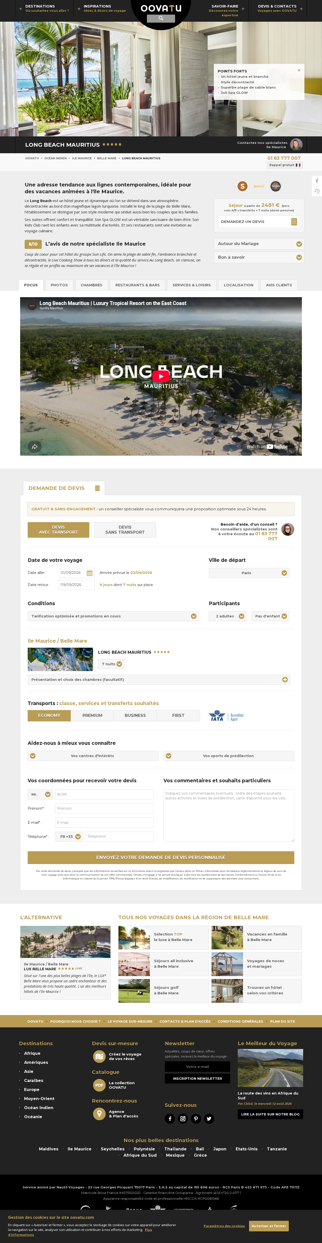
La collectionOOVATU (122, 1085)
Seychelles (113, 1149)
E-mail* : (35, 822)
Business (135, 715)
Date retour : (39, 584)
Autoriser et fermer (269, 1226)
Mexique (175, 1155)
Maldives (48, 1149)
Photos (59, 285)
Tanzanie (277, 1149)
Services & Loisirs (192, 285)
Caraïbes (33, 1080)
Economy (49, 715)
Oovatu (32, 158)
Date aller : (37, 572)
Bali (200, 1149)
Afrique (32, 1053)
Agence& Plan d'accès (123, 1114)
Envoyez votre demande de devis (161, 857)
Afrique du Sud (140, 1155)
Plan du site (282, 1021)
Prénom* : (36, 808)
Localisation (238, 285)
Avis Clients (279, 285)
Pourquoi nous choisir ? (75, 1021)
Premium (92, 715)
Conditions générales (240, 1021)
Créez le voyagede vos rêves (125, 1056)
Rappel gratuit (281, 165)
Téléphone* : (38, 836)
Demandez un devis (242, 221)
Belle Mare (106, 158)
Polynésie (144, 1149)
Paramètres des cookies (224, 1226)
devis (56, 488)
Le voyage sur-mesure (130, 1021)
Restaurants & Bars (137, 285)
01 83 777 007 (284, 158)
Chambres (91, 285)
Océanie (33, 1116)
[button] (259, 244)
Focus (31, 285)
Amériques (36, 1062)
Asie (28, 1071)
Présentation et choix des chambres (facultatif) (77, 679)
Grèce (200, 1155)
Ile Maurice (82, 158)
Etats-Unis (247, 1149)
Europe (31, 1089)
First (178, 715)
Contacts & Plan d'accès (185, 1021)
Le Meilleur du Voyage (267, 1043)
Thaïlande (175, 1149)
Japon (219, 1149)
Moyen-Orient (39, 1098)
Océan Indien (55, 158)
